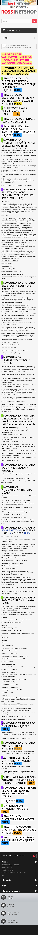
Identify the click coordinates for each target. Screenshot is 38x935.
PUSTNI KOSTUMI (6, 867)
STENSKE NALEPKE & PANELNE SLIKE (13, 872)
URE (2, 875)
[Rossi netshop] (19, 10)
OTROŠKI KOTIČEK (7, 870)
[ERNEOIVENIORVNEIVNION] (19, 2)
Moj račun (5, 885)
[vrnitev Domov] (3, 45)
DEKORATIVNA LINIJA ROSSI (10, 865)
